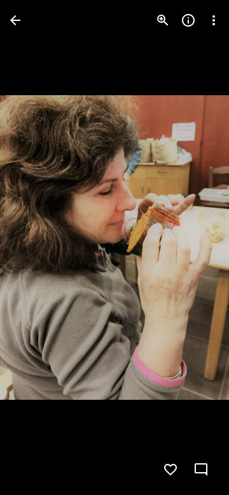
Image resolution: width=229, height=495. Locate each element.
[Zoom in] (163, 20)
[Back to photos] (15, 20)
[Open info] (188, 20)
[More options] (213, 20)
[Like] (170, 469)
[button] (35, 247)
